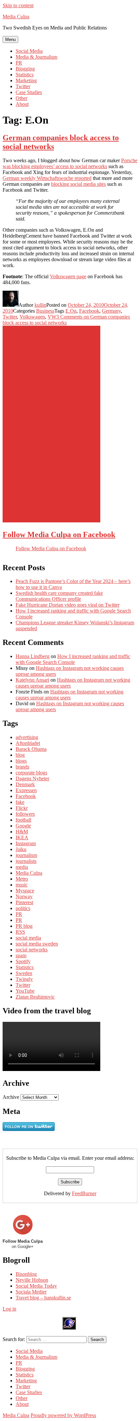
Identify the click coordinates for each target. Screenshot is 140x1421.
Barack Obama (31, 749)
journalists (26, 861)
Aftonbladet (28, 743)
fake (20, 802)
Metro (22, 879)
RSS (20, 932)
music (22, 884)
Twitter (23, 86)
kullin (40, 305)
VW (52, 317)
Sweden (24, 973)
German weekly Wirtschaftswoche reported (47, 178)
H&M (22, 831)
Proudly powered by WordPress (63, 1415)
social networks (32, 949)
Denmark (25, 784)
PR (19, 63)
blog (20, 755)
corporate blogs (31, 772)
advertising (27, 737)
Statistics (25, 74)
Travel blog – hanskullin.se (43, 1297)
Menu (10, 39)
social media (28, 938)
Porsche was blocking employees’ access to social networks (70, 163)
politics (23, 908)
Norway (24, 896)
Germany (111, 311)
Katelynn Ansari (32, 680)
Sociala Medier (31, 1291)
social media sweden (37, 943)
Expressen (26, 790)
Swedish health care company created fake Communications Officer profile (59, 596)
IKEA (22, 837)
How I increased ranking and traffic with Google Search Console (73, 659)
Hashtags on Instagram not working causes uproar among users (69, 694)
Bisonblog (26, 1274)
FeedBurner (84, 1193)
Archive (11, 1097)
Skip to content (18, 5)
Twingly (24, 979)
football (23, 820)
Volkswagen (32, 317)
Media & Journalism (36, 57)
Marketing (26, 80)
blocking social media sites (78, 184)
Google (23, 825)
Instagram (26, 843)
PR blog (24, 926)
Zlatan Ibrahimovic (35, 997)
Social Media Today (36, 1286)
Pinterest (24, 902)
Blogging (25, 68)
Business (45, 311)
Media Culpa (16, 16)
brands (22, 766)
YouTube (25, 991)
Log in (9, 1309)
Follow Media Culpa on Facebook (59, 534)
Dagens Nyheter (32, 778)
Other (21, 98)
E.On (71, 311)
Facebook (89, 311)
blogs (21, 761)
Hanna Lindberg (32, 656)
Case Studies (29, 92)
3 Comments (66, 319)
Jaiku (21, 849)
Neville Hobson (32, 1280)
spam (21, 955)
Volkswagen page (68, 276)
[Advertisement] (51, 424)
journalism (26, 855)
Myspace (25, 890)
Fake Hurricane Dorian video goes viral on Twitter (67, 605)
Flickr (22, 808)
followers (25, 814)
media (22, 867)
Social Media (29, 51)
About (22, 104)
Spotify (23, 961)
